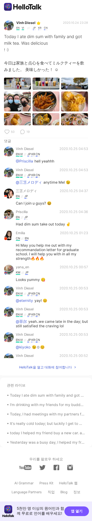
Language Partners (27, 492)
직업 (51, 492)
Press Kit (46, 483)
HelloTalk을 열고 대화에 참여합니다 (45, 367)
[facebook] (56, 467)
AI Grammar (23, 483)
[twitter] (42, 467)
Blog (63, 492)
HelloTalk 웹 (68, 483)
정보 (76, 492)
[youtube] (25, 467)
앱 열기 (77, 511)
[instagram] (70, 467)
